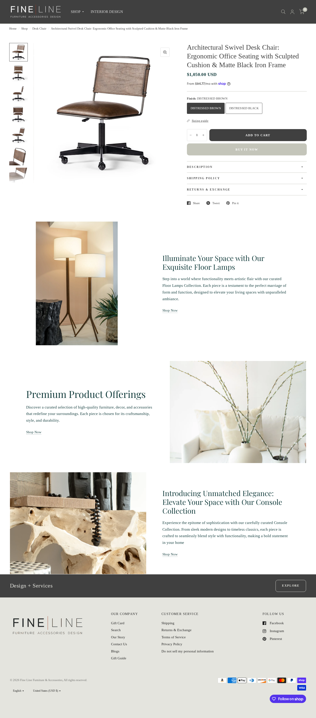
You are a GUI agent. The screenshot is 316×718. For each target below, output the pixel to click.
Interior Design (107, 12)
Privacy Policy (171, 644)
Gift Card (117, 623)
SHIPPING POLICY (203, 178)
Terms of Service (173, 637)
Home (13, 28)
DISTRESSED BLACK (244, 108)
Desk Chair (39, 28)
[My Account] (292, 12)
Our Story (118, 637)
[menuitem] (77, 11)
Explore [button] (291, 585)
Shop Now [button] (170, 310)
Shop (24, 28)
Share (196, 203)
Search (116, 630)
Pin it (235, 203)
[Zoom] (165, 52)
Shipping (167, 623)
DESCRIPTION (200, 167)
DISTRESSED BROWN (206, 108)
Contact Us (119, 644)
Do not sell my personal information (187, 651)
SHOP (76, 12)
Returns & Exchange (176, 630)
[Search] (283, 12)
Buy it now (246, 149)
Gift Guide (118, 658)
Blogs (115, 651)
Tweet (216, 203)
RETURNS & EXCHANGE (208, 189)
